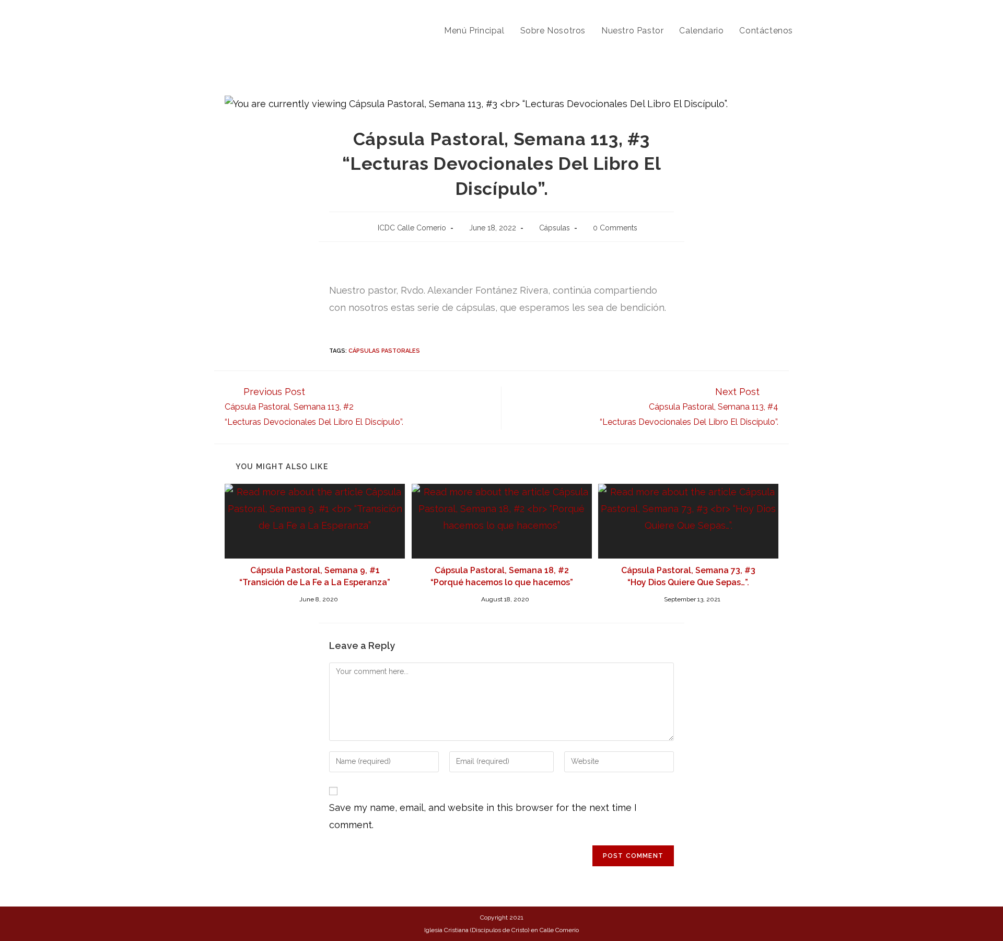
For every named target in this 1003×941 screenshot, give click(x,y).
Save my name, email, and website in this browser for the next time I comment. (483, 816)
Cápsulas (554, 228)
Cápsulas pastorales (384, 350)
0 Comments (615, 228)
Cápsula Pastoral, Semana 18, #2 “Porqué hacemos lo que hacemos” (501, 576)
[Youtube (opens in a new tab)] (808, 9)
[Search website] (812, 30)
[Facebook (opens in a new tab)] (792, 9)
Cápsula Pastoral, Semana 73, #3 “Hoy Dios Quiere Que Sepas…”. (688, 576)
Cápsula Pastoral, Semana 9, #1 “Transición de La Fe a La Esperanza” (314, 576)
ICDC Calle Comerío (412, 228)
